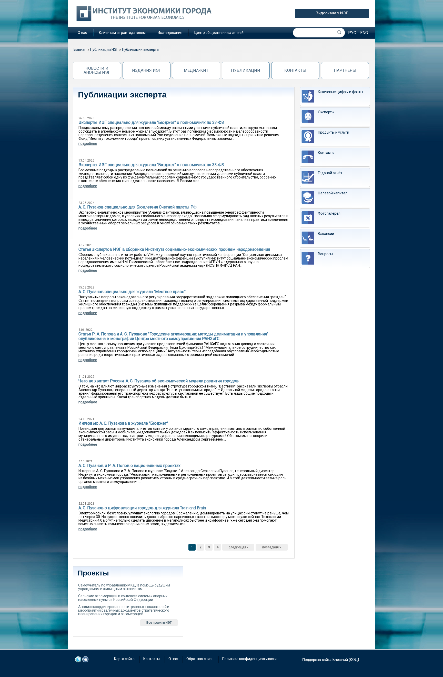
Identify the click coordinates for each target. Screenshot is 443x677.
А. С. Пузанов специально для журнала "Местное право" (132, 291)
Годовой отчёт (330, 173)
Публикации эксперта (140, 49)
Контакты (295, 70)
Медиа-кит (196, 70)
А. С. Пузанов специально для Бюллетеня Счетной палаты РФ (137, 207)
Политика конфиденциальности (249, 659)
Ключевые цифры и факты (340, 92)
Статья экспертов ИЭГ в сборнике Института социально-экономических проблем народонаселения (174, 249)
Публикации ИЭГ (104, 49)
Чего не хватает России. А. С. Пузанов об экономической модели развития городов (158, 381)
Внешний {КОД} (346, 660)
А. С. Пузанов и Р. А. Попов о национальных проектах (129, 465)
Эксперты (326, 112)
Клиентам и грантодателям (122, 33)
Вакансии (326, 234)
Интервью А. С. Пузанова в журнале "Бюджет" (123, 423)
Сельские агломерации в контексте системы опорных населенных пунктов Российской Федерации (122, 598)
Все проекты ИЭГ (159, 622)
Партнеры (345, 70)
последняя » (271, 547)
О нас (82, 33)
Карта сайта (124, 659)
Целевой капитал (332, 193)
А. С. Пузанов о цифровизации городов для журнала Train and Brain (142, 507)
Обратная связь (200, 659)
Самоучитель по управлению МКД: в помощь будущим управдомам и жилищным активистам (124, 587)
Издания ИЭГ (146, 70)
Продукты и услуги (333, 132)
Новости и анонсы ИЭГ (97, 70)
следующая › (238, 547)
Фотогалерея (329, 213)
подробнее (87, 143)
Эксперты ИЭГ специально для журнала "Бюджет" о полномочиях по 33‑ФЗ (151, 122)
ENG (364, 33)
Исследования (170, 33)
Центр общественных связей (219, 33)
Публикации (245, 70)
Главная (79, 49)
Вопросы (325, 254)
